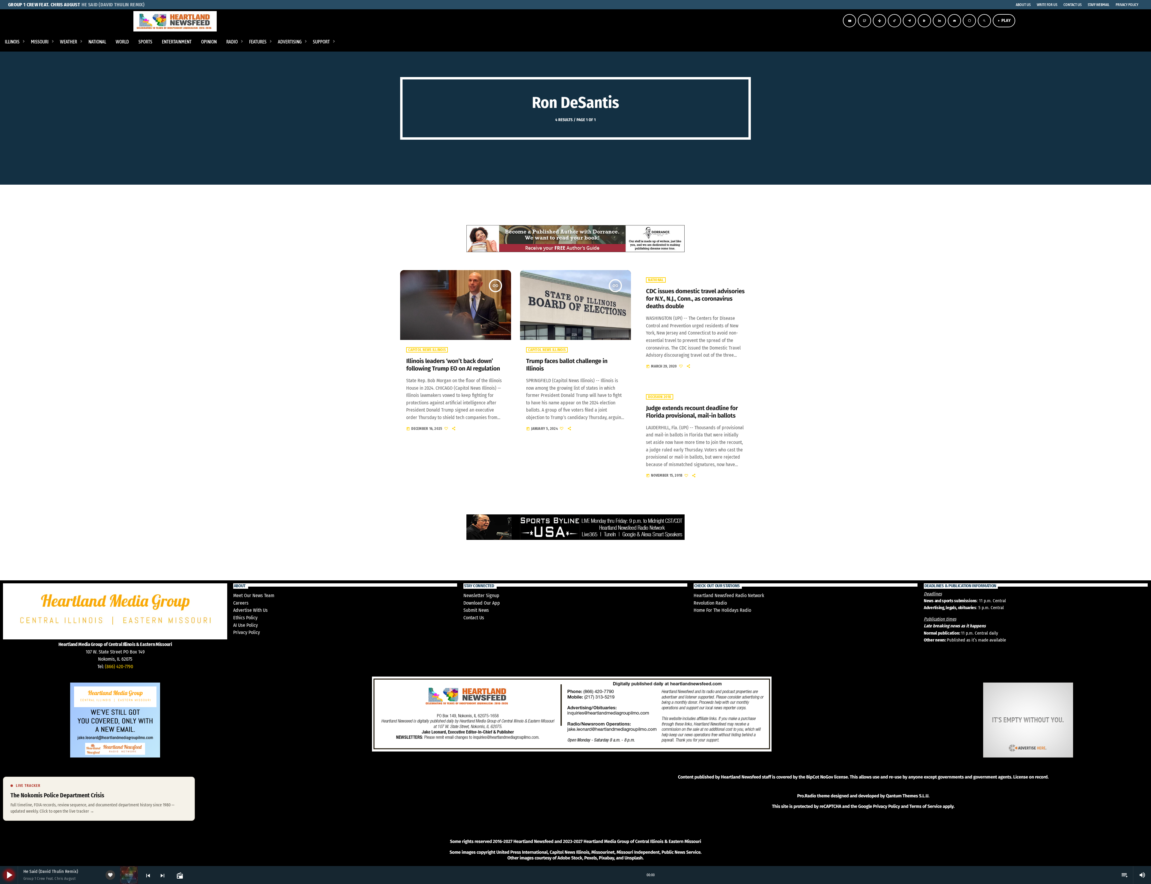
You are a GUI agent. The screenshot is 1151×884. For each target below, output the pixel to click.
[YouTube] (849, 20)
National (656, 280)
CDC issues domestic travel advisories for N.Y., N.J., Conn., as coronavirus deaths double (695, 299)
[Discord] (954, 20)
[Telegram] (909, 20)
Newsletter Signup (481, 595)
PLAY (1004, 20)
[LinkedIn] (939, 20)
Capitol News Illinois (426, 350)
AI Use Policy (245, 625)
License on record (1030, 777)
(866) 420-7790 (119, 666)
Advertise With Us (250, 610)
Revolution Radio (710, 603)
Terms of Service (925, 806)
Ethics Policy (245, 618)
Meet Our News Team (253, 595)
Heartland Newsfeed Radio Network (729, 595)
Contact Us (473, 618)
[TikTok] (894, 20)
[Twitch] (864, 20)
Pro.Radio (806, 796)
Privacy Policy (246, 632)
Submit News (476, 610)
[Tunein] (879, 20)
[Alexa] (969, 20)
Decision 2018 (659, 397)
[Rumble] (924, 20)
